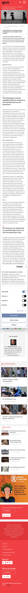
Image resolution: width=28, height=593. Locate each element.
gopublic (9, 585)
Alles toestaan (14, 315)
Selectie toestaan (14, 320)
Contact (5, 546)
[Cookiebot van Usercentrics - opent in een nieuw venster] (17, 267)
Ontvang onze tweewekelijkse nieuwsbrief (12, 507)
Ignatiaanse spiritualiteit (9, 552)
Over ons (5, 543)
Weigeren (14, 324)
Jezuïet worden (7, 555)
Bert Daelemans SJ (16, 434)
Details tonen (20, 310)
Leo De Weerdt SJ (16, 461)
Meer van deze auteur (13, 355)
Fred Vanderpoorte (16, 444)
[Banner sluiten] (25, 266)
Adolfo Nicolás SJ (13, 26)
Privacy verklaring (7, 549)
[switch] (24, 296)
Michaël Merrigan (16, 451)
